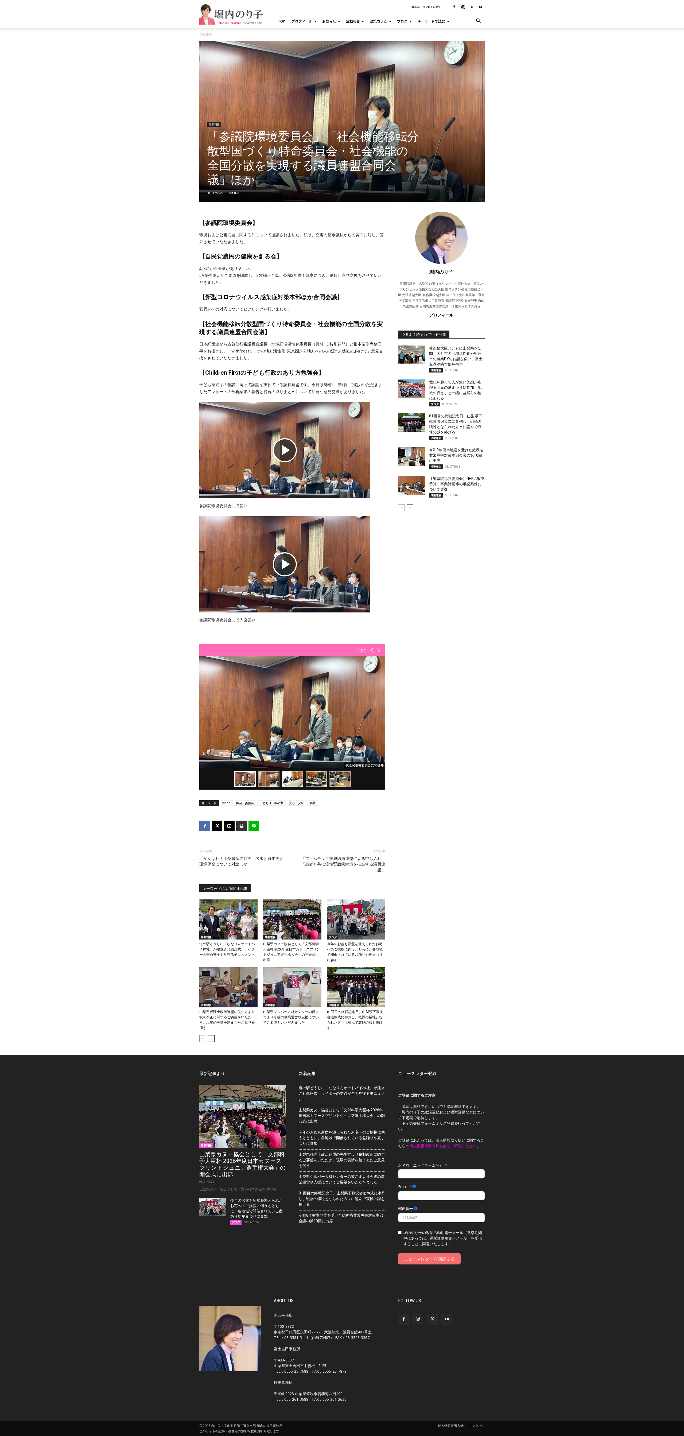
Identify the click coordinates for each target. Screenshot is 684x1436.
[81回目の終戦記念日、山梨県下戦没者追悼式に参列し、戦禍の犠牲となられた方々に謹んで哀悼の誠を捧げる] (356, 987)
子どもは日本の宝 (271, 803)
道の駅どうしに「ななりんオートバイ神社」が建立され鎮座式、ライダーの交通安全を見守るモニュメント (227, 949)
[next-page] (211, 1038)
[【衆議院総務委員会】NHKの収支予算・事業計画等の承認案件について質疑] (411, 485)
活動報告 (353, 21)
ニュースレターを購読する (429, 1259)
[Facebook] (454, 7)
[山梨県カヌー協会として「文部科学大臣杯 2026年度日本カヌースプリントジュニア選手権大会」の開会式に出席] (292, 919)
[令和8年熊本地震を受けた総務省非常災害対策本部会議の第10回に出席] (411, 456)
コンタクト (477, 1425)
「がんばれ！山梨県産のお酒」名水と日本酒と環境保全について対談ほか (241, 861)
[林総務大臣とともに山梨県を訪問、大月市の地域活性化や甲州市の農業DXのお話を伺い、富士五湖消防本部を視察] (411, 355)
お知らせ (329, 21)
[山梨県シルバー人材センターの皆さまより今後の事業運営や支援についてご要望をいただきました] (292, 987)
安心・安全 (296, 803)
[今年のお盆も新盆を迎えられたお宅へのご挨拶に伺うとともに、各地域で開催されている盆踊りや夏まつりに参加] (356, 919)
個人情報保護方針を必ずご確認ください (443, 1145)
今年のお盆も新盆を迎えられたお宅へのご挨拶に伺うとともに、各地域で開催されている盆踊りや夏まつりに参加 (342, 1138)
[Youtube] (481, 7)
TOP (281, 21)
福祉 (313, 803)
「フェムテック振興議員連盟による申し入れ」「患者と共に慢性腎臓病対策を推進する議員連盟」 (343, 864)
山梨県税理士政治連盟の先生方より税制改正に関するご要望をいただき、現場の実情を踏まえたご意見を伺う (342, 1160)
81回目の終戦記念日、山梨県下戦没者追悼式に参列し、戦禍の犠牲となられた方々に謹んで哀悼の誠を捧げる (342, 1198)
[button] (478, 21)
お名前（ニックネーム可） (420, 1165)
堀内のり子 (441, 272)
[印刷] (241, 826)
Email (402, 1186)
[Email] (229, 826)
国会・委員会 (245, 803)
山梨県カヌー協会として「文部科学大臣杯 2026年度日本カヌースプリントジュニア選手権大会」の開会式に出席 (242, 1164)
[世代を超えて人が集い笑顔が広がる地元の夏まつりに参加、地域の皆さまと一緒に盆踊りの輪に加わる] (411, 388)
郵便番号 (405, 1208)
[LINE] (253, 826)
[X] (472, 7)
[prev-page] (202, 1038)
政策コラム (378, 21)
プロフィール (302, 21)
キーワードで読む (431, 21)
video (226, 803)
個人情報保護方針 (451, 1425)
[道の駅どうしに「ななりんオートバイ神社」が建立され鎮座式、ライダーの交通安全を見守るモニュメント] (228, 919)
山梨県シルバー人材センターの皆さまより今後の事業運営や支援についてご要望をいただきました (291, 1017)
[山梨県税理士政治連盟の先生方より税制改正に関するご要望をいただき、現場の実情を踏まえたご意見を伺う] (228, 987)
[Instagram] (463, 7)
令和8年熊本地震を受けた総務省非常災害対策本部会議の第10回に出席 (456, 455)
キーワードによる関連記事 (225, 888)
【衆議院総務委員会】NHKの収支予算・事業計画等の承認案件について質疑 (457, 483)
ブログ (402, 21)
